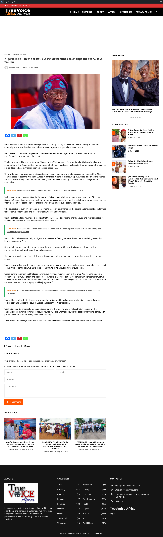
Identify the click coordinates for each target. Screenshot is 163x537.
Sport (94, 518)
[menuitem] (2, 2)
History (68, 509)
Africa (68, 484)
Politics (23, 55)
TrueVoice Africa (123, 508)
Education (68, 499)
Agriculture (94, 484)
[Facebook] (7, 135)
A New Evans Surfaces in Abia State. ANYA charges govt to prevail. (141, 132)
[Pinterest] (19, 135)
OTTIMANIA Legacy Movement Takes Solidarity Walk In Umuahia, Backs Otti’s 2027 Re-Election (90, 444)
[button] (131, 117)
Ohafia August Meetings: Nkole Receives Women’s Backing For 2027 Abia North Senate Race (20, 444)
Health (94, 504)
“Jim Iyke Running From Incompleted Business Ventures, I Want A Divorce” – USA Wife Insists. (143, 179)
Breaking (8, 55)
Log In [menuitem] (7, 2)
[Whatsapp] (25, 135)
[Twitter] (13, 135)
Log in (113, 513)
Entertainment (94, 499)
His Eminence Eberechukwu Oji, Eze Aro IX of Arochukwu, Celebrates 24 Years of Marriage (132, 110)
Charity (94, 489)
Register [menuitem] (13, 2)
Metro (9, 346)
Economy (94, 494)
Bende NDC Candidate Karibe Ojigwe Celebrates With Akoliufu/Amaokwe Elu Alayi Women (55, 445)
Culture (68, 494)
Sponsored (68, 518)
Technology (68, 523)
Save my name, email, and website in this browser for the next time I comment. (42, 366)
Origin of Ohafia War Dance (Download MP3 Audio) (140, 162)
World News (94, 523)
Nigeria (16, 55)
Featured (68, 504)
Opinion (68, 513)
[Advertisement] (81, 37)
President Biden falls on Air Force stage (143, 146)
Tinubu (27, 346)
